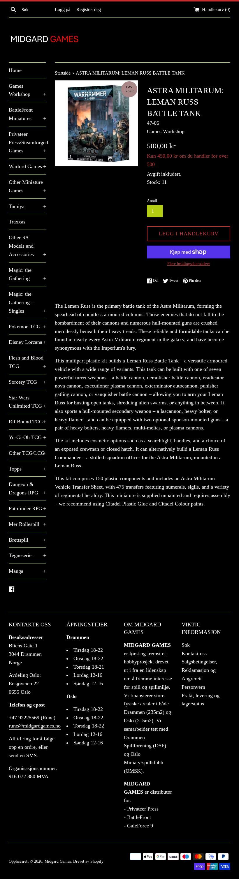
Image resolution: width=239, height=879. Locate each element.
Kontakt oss (194, 653)
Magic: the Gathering (27, 274)
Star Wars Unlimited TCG (27, 402)
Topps (27, 469)
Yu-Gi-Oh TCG (27, 437)
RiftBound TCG (27, 421)
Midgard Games (58, 861)
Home (15, 70)
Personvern (193, 687)
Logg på (62, 9)
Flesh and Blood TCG (27, 362)
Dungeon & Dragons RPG (27, 488)
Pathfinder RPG (27, 508)
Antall (152, 200)
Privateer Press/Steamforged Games (27, 142)
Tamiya (27, 206)
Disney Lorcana (27, 342)
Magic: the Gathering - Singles (27, 302)
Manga (27, 571)
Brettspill (27, 540)
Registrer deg (88, 9)
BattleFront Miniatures (27, 114)
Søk (186, 645)
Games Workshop (27, 90)
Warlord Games (27, 166)
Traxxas (17, 222)
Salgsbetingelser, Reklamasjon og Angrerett (199, 670)
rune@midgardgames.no (35, 726)
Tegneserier (27, 555)
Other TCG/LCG (27, 453)
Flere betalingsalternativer (188, 264)
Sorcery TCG (27, 382)
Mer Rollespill (27, 524)
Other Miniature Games (27, 186)
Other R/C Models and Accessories (27, 246)
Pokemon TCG (27, 327)
